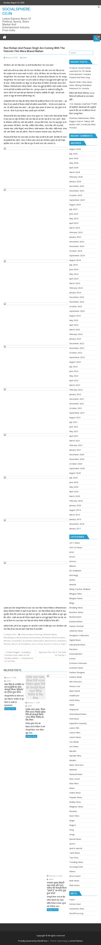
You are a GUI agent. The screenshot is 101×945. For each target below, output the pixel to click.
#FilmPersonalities (58, 638)
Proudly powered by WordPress (33, 940)
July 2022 (73, 366)
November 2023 (76, 301)
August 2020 (75, 473)
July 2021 (73, 422)
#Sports (15, 644)
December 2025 (76, 186)
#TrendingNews (25, 644)
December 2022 (76, 343)
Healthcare (74, 695)
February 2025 (76, 232)
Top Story (73, 857)
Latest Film (74, 728)
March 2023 (74, 329)
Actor (71, 552)
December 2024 (76, 241)
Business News (76, 612)
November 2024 (76, 246)
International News (78, 714)
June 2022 (73, 371)
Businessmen (75, 616)
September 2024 (77, 255)
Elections (73, 649)
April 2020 (74, 491)
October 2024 (75, 251)
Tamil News (74, 853)
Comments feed (76, 908)
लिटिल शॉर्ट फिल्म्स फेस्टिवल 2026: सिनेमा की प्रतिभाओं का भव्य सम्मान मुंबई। (82, 96)
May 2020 (73, 487)
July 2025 (73, 209)
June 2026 (73, 158)
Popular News (75, 797)
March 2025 (74, 227)
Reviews (73, 811)
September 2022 (77, 357)
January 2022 (75, 394)
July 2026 (73, 153)
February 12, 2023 (55, 876)
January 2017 (75, 528)
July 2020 (73, 477)
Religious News (76, 806)
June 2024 (73, 269)
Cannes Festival (76, 626)
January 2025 (75, 237)
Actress (40, 644)
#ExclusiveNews (35, 638)
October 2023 (75, 306)
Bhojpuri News (76, 598)
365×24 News (75, 547)
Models (72, 760)
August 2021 (75, 417)
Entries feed (74, 904)
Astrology (73, 575)
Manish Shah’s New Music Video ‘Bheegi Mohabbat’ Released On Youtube (80, 85)
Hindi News (74, 700)
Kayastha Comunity (78, 723)
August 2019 (75, 510)
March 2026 (74, 172)
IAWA (71, 704)
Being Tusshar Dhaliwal (79, 589)
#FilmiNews (46, 638)
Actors (72, 556)
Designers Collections (79, 635)
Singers (63, 644)
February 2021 (76, 445)
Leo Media (74, 741)
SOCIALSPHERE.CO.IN (16, 11)
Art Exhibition (75, 570)
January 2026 (75, 181)
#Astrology (38, 634)
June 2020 (73, 482)
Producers (56, 644)
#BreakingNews (9, 638)
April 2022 (74, 380)
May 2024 (73, 274)
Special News (75, 839)
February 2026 (76, 176)
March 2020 (74, 496)
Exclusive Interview (78, 663)
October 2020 (75, 463)
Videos (72, 871)
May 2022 (73, 375)
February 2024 (76, 288)
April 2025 (74, 223)
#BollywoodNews (50, 634)
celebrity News (76, 630)
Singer (72, 820)
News (72, 788)
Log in (72, 899)
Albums (72, 566)
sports (72, 843)
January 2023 (75, 338)
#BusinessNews (22, 638)
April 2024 (74, 278)
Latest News (75, 737)
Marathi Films (75, 755)
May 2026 (73, 163)
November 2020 (76, 459)
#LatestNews (27, 641)
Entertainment (75, 654)
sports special (75, 848)
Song (71, 829)
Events (72, 658)
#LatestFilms (17, 641)
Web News (74, 880)
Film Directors (75, 681)
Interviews (74, 718)
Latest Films (74, 732)
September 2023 (77, 311)
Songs (72, 834)
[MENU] (98, 37)
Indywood (73, 709)
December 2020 (76, 454)
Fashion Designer (77, 672)
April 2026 (74, 167)
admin (24, 57)
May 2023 (73, 320)
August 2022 (75, 362)
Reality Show (75, 802)
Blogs (71, 603)
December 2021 (76, 399)
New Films (74, 783)
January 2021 (75, 450)
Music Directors (76, 765)
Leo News (74, 746)
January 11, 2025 (33, 702)
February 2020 (76, 500)
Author (72, 579)
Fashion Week (75, 677)
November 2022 (76, 348)
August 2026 (75, 149)
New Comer (74, 778)
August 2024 (75, 260)
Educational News (77, 644)
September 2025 (77, 200)
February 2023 (76, 334)
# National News (27, 634)
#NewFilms (62, 641)
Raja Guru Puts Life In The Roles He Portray (52, 653)
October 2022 (75, 352)
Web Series (74, 885)
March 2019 (74, 514)
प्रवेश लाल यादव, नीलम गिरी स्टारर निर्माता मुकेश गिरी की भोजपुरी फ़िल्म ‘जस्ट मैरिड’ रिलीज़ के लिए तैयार (35, 687)
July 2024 (73, 264)
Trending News (76, 862)
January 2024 (75, 292)
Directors (47, 644)
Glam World (74, 691)
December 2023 (76, 297)
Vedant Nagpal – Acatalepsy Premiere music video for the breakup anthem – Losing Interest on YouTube (19, 656)
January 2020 (75, 505)
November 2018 (76, 524)
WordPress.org (76, 913)
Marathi (72, 751)
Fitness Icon (74, 686)
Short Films (74, 815)
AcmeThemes (76, 940)
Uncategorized (76, 866)
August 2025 (75, 204)
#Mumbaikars (39, 641)
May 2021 (73, 431)
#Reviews (7, 644)
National (73, 769)
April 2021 (74, 436)
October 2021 (75, 408)
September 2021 (77, 412)
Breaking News (76, 607)
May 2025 (73, 218)
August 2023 (75, 315)
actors (34, 644)
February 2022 (76, 389)
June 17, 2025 (11, 677)
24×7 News (74, 542)
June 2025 (73, 213)
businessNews (76, 621)
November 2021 (76, 403)
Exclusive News (76, 667)
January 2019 (75, 519)
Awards (72, 584)
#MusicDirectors (51, 641)
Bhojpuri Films (11, 634)
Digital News (75, 640)
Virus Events (75, 876)
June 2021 (73, 426)
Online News (75, 792)
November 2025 (76, 190)
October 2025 (75, 195)
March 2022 (74, 385)
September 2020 (77, 468)
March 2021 (74, 440)
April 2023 (74, 325)
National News (75, 774)
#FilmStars (7, 641)
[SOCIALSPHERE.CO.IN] (4, 37)
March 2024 (74, 283)
